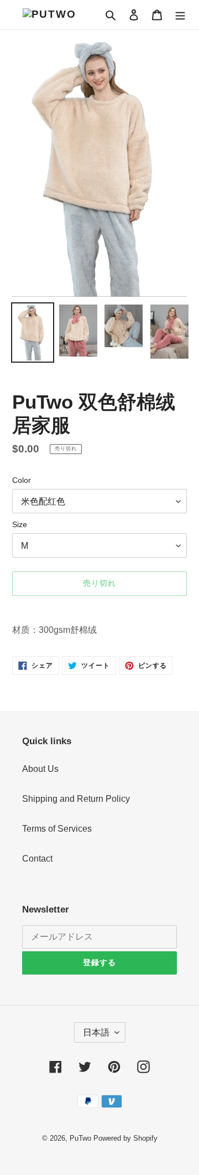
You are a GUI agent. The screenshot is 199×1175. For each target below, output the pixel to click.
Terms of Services (57, 828)
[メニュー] (180, 14)
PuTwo (80, 1138)
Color (21, 480)
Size (19, 524)
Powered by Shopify (125, 1138)
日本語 (96, 1032)
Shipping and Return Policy (76, 798)
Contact (37, 858)
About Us (40, 769)
